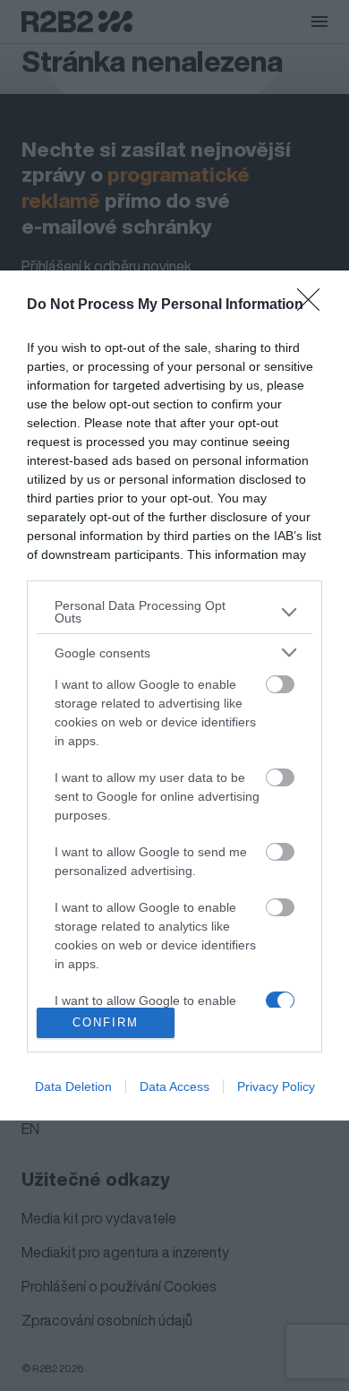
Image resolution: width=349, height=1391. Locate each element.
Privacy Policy (276, 1086)
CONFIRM (105, 1022)
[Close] (314, 305)
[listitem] (174, 611)
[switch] (280, 684)
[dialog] (174, 695)
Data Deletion (73, 1086)
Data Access (174, 1086)
